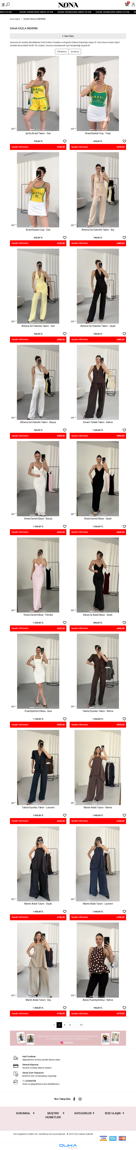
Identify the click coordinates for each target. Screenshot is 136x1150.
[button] (14, 93)
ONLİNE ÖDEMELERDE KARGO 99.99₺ (25, 12)
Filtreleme (62, 51)
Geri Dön (69, 36)
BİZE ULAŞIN (113, 1113)
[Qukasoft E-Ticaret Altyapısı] (68, 1146)
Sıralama (75, 51)
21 (81, 1025)
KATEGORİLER (83, 1113)
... (75, 1025)
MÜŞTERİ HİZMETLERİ (53, 1115)
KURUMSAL (23, 1113)
